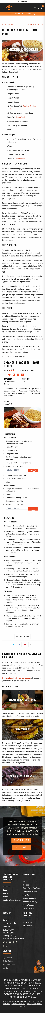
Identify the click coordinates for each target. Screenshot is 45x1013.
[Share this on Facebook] (19, 644)
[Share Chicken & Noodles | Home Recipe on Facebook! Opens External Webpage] (18, 375)
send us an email (28, 997)
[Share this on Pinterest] (25, 644)
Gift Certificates (9, 964)
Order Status (8, 961)
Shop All (21, 847)
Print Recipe (23, 636)
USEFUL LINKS (28, 875)
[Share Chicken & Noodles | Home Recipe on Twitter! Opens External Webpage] (14, 375)
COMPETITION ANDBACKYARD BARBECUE (11, 877)
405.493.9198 (8, 933)
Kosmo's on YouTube (31, 888)
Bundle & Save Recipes (12, 900)
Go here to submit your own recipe (16, 678)
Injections (6, 886)
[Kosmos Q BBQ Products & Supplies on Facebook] (6, 942)
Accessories (27, 922)
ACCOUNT (7, 951)
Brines (5, 897)
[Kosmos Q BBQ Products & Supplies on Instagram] (16, 942)
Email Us (6, 927)
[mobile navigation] (3, 8)
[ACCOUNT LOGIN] (38, 8)
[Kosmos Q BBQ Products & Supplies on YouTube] (10, 942)
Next (39, 24)
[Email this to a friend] (31, 644)
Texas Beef (20, 117)
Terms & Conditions (18, 1004)
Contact (6, 920)
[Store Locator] (6, 946)
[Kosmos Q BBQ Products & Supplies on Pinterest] (13, 942)
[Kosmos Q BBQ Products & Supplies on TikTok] (3, 946)
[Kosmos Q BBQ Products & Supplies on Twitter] (4, 942)
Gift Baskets (27, 926)
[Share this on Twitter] (13, 644)
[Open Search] (35, 8)
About (24, 881)
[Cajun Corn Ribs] (22, 729)
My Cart (6, 968)
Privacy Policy (28, 908)
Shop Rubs (21, 840)
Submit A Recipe (29, 898)
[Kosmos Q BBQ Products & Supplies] (9, 7)
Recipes (25, 885)
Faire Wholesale (28, 905)
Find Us (25, 895)
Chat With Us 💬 (9, 923)
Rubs (5, 890)
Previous (32, 24)
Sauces (6, 893)
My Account (7, 958)
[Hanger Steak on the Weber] (22, 776)
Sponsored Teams (29, 891)
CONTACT (7, 913)
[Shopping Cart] (41, 8)
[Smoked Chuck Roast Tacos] (22, 700)
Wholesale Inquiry (29, 902)
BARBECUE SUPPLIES (27, 914)
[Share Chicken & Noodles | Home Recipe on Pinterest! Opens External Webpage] (22, 375)
